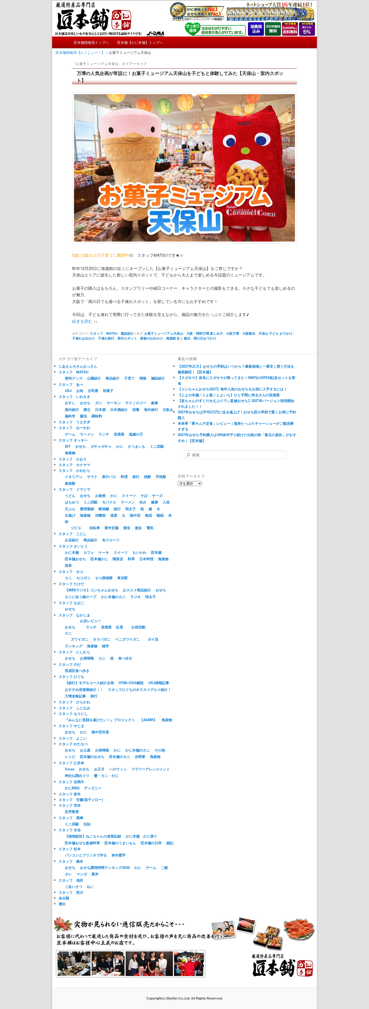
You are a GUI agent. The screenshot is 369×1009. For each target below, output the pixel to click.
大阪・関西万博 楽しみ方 (204, 333)
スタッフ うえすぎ (74, 421)
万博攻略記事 (75, 695)
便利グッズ (73, 378)
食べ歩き (125, 658)
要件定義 (112, 527)
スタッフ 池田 (71, 880)
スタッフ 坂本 (70, 793)
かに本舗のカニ (113, 596)
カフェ (88, 552)
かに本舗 (72, 552)
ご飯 (164, 867)
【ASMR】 (148, 719)
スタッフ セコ (71, 571)
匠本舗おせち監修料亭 (82, 842)
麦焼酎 (70, 483)
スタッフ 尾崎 (71, 817)
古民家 (93, 390)
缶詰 (86, 823)
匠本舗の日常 (151, 842)
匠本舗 (156, 552)
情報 (142, 378)
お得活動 (138, 626)
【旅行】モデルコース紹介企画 (89, 682)
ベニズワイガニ (127, 639)
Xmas (69, 768)
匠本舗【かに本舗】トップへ (140, 42)
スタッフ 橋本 (71, 861)
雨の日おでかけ (205, 338)
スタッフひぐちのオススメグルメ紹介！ (139, 689)
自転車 (94, 527)
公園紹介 (94, 378)
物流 (148, 515)
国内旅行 (72, 409)
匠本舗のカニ (119, 756)
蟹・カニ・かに (106, 775)
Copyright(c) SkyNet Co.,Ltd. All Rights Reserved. (184, 998)
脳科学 (70, 415)
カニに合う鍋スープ (80, 596)
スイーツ (129, 495)
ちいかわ (139, 552)
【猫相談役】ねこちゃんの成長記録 (93, 836)
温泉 (68, 565)
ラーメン (87, 434)
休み (142, 502)
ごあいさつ (73, 886)
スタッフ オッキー (73, 440)
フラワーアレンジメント (150, 768)
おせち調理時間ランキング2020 (105, 867)
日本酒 (100, 409)
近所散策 (72, 811)
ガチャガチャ (101, 446)
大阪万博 (232, 333)
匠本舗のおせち (92, 756)
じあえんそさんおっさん (78, 366)
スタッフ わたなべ (73, 743)
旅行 (135, 476)
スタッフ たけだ (71, 583)
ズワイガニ (79, 639)
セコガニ (83, 577)
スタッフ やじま (71, 725)
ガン (98, 402)
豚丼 (95, 873)
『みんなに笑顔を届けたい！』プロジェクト (100, 719)
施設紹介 (127, 333)
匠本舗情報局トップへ (91, 42)
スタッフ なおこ (71, 602)
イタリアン (73, 476)
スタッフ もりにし (73, 713)
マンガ (81, 873)
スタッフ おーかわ (74, 427)
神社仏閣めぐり (77, 775)
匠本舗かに (99, 558)
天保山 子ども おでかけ (276, 333)
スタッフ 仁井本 (71, 762)
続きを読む (85, 321)
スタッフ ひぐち (71, 676)
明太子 (130, 508)
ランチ (104, 434)
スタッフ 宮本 (70, 805)
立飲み (168, 409)
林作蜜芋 (119, 855)
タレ (68, 873)
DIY (68, 446)
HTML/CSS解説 (131, 682)
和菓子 (108, 390)
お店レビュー (90, 620)
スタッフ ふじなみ (74, 707)
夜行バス (109, 476)
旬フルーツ (111, 539)
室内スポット (127, 338)
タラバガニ (101, 639)
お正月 (99, 768)
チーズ (157, 495)
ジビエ (76, 527)
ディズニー (93, 787)
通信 (126, 527)
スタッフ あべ (71, 384)
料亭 (131, 558)
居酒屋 (119, 434)
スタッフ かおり (73, 458)
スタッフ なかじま (74, 615)
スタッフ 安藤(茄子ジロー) (81, 799)
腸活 (83, 415)
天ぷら (70, 508)
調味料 (97, 415)
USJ (68, 390)
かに (119, 446)
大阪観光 (248, 333)
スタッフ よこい (73, 738)
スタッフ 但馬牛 (71, 781)
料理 (124, 476)
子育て (129, 378)
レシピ (70, 756)
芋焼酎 (161, 476)
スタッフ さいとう (73, 546)
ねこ (90, 886)
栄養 (135, 409)
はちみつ (72, 502)
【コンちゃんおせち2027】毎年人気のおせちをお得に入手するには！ (232, 388)
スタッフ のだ (70, 664)
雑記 (169, 842)
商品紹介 (113, 378)
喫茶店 (118, 558)
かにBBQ (72, 787)
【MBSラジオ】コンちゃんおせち (91, 589)
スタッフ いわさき (74, 396)
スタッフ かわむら (74, 470)
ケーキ (104, 552)
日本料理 (146, 558)
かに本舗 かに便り (141, 836)
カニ (68, 577)
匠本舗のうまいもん (120, 842)
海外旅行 (151, 409)
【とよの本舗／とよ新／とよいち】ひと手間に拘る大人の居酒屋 (229, 394)
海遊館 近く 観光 (178, 338)
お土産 (85, 750)
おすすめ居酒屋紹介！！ (84, 689)
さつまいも (136, 446)
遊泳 (138, 527)
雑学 (105, 645)
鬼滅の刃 (136, 434)
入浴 (166, 502)
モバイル (109, 502)
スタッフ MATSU (104, 333)
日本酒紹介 (119, 409)
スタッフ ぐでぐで (74, 489)
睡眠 (160, 515)
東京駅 (122, 577)
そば (143, 495)
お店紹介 (72, 539)
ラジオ (135, 596)
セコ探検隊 (104, 577)
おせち (85, 402)
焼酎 (147, 476)
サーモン (114, 402)
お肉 (79, 390)
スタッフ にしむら (74, 651)
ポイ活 (153, 639)
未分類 (64, 898)
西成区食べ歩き (77, 670)
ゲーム (70, 434)
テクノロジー (135, 402)
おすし (70, 402)
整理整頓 (87, 508)
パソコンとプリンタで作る (86, 855)
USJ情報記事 (158, 682)
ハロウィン (118, 768)
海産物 (70, 452)
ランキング (73, 645)
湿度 (113, 515)
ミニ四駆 (157, 446)
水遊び (70, 515)
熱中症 (135, 515)
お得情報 (87, 658)
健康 (154, 402)
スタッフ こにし (73, 533)
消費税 (100, 515)
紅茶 (119, 626)
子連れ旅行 (106, 338)
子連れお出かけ (83, 338)
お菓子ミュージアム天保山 (163, 333)
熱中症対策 (100, 731)
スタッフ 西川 (71, 892)
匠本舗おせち (75, 558)
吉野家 (140, 756)
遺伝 (62, 903)
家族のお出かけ (151, 338)
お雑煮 (100, 495)
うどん (70, 495)
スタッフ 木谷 (70, 829)
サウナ (92, 476)
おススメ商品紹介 (137, 589)
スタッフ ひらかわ (74, 701)
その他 (160, 750)
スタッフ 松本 (70, 848)
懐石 (86, 409)
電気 (149, 527)
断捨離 (104, 508)
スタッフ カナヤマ (74, 464)
